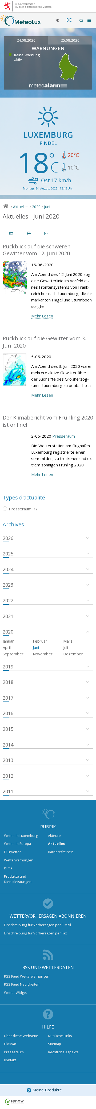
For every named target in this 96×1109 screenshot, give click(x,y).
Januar (8, 641)
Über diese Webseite (21, 1035)
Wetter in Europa (17, 843)
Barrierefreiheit (60, 851)
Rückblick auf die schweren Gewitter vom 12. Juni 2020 (37, 250)
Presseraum (63, 436)
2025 (8, 553)
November (43, 653)
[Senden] (46, 233)
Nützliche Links (60, 1035)
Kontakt (10, 1060)
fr (57, 20)
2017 (8, 698)
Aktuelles (21, 206)
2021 (8, 616)
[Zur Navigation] (89, 20)
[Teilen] (11, 233)
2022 (8, 600)
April (7, 647)
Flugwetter (12, 851)
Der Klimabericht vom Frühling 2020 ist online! (48, 421)
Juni (47, 206)
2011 (8, 791)
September (13, 653)
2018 (8, 682)
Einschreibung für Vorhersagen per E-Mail (37, 924)
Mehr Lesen (42, 315)
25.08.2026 (70, 40)
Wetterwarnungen (18, 860)
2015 (8, 729)
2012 (8, 776)
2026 (8, 538)
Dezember (73, 653)
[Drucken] (29, 233)
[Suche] (81, 20)
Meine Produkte (47, 1089)
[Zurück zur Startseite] (20, 23)
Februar (40, 641)
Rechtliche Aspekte (63, 1052)
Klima (8, 868)
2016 (8, 713)
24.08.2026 (26, 40)
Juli (65, 647)
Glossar (10, 1043)
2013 (8, 760)
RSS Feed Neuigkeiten (21, 984)
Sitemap (54, 1043)
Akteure (54, 835)
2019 (8, 666)
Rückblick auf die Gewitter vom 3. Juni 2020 (44, 342)
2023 (8, 585)
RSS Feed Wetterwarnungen (26, 976)
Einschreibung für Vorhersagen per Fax (35, 933)
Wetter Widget (15, 992)
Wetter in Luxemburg (21, 835)
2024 (8, 569)
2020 (36, 206)
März (68, 641)
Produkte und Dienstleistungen (17, 879)
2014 (8, 744)
